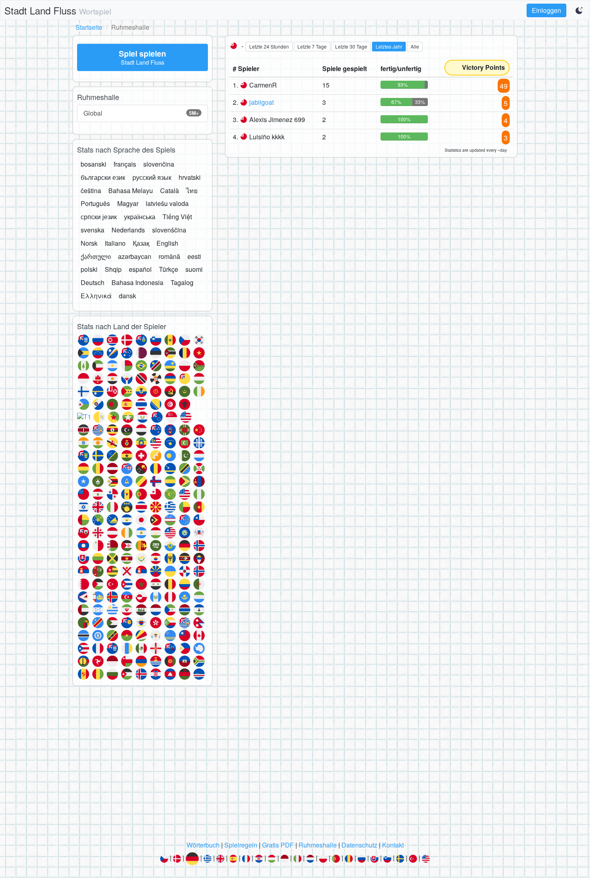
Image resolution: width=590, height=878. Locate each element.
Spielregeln (240, 844)
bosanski (93, 164)
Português (95, 203)
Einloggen (546, 10)
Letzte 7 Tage (312, 46)
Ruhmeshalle (318, 844)
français (125, 164)
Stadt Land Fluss (57, 10)
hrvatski (190, 177)
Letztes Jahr (389, 46)
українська (139, 216)
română (169, 256)
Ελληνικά (96, 295)
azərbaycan (134, 256)
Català (169, 190)
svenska (92, 229)
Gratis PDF (278, 844)
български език (103, 177)
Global (141, 113)
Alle (415, 46)
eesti (194, 256)
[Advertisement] (295, 765)
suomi (194, 269)
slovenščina (169, 229)
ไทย (191, 190)
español (140, 269)
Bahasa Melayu (130, 190)
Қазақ (141, 243)
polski (89, 269)
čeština (91, 190)
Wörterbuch (203, 844)
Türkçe (168, 269)
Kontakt (393, 844)
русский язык (151, 177)
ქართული (96, 256)
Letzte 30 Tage (351, 46)
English (167, 243)
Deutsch (92, 282)
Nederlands (128, 229)
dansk (127, 295)
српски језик (99, 216)
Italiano (115, 243)
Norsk (89, 243)
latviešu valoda (167, 203)
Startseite (88, 27)
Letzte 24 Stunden (269, 46)
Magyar (127, 203)
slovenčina (158, 164)
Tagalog (182, 282)
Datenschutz (359, 844)
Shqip (113, 269)
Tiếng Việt (177, 216)
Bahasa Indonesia (137, 282)
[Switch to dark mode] (580, 10)
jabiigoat (261, 102)
